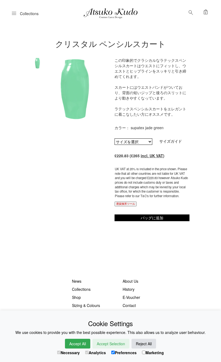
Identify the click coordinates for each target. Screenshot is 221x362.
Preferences (126, 352)
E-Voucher (131, 297)
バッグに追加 (152, 217)
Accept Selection (111, 343)
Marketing (155, 352)
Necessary (70, 352)
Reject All (144, 343)
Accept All (77, 343)
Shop (76, 297)
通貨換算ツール (125, 204)
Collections (81, 289)
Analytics (97, 352)
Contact (129, 305)
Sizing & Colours (86, 305)
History (128, 289)
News (76, 281)
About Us (130, 281)
